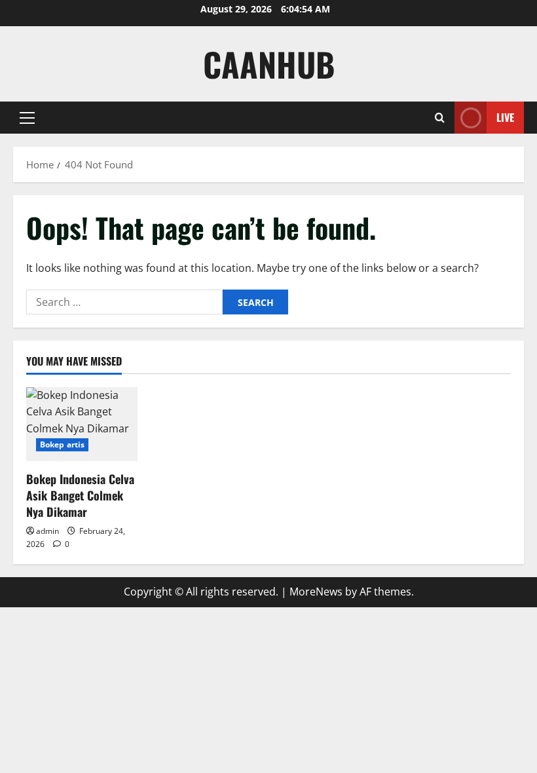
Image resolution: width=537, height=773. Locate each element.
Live (505, 117)
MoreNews (316, 591)
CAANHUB (269, 63)
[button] (27, 118)
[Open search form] (440, 117)
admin (47, 531)
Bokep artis (62, 444)
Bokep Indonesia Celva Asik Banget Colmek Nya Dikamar (80, 495)
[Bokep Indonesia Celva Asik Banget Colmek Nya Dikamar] (82, 424)
